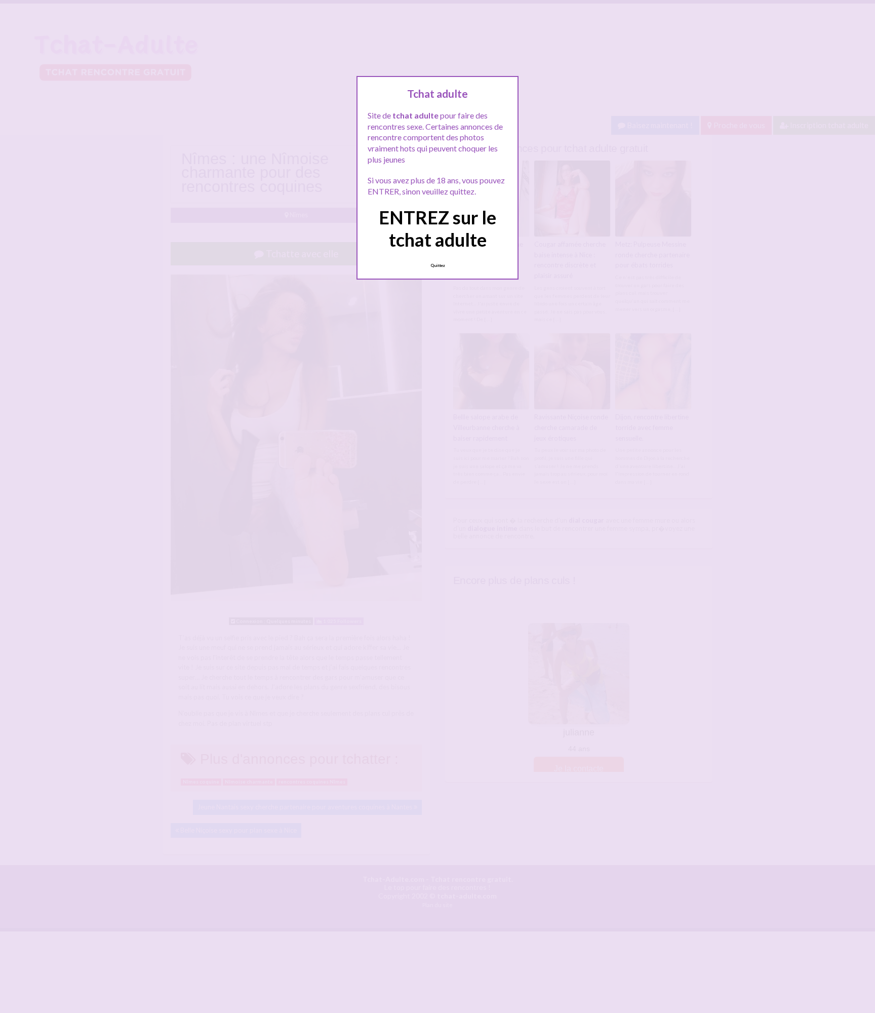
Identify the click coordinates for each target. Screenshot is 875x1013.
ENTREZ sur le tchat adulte (437, 228)
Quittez (437, 265)
